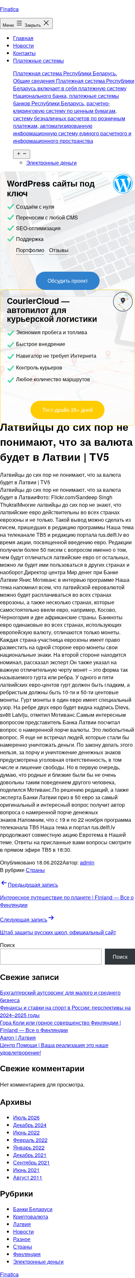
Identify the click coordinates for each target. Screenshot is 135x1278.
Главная (23, 38)
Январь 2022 (29, 1147)
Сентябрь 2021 (31, 1162)
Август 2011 (27, 1177)
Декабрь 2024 (30, 1125)
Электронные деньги (51, 162)
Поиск (7, 945)
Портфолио (30, 250)
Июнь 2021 (26, 1170)
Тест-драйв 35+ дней (67, 409)
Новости (23, 45)
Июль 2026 (26, 1117)
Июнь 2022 (26, 1132)
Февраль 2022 (30, 1140)
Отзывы (58, 250)
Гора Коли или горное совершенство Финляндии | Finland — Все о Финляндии (60, 1026)
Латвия (22, 1224)
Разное (21, 1239)
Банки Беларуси (32, 1209)
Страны (35, 870)
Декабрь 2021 (30, 1155)
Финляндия (27, 1254)
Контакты (24, 53)
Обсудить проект (68, 280)
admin (87, 862)
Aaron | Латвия (18, 1037)
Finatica (9, 9)
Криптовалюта (30, 1216)
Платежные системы (73, 100)
